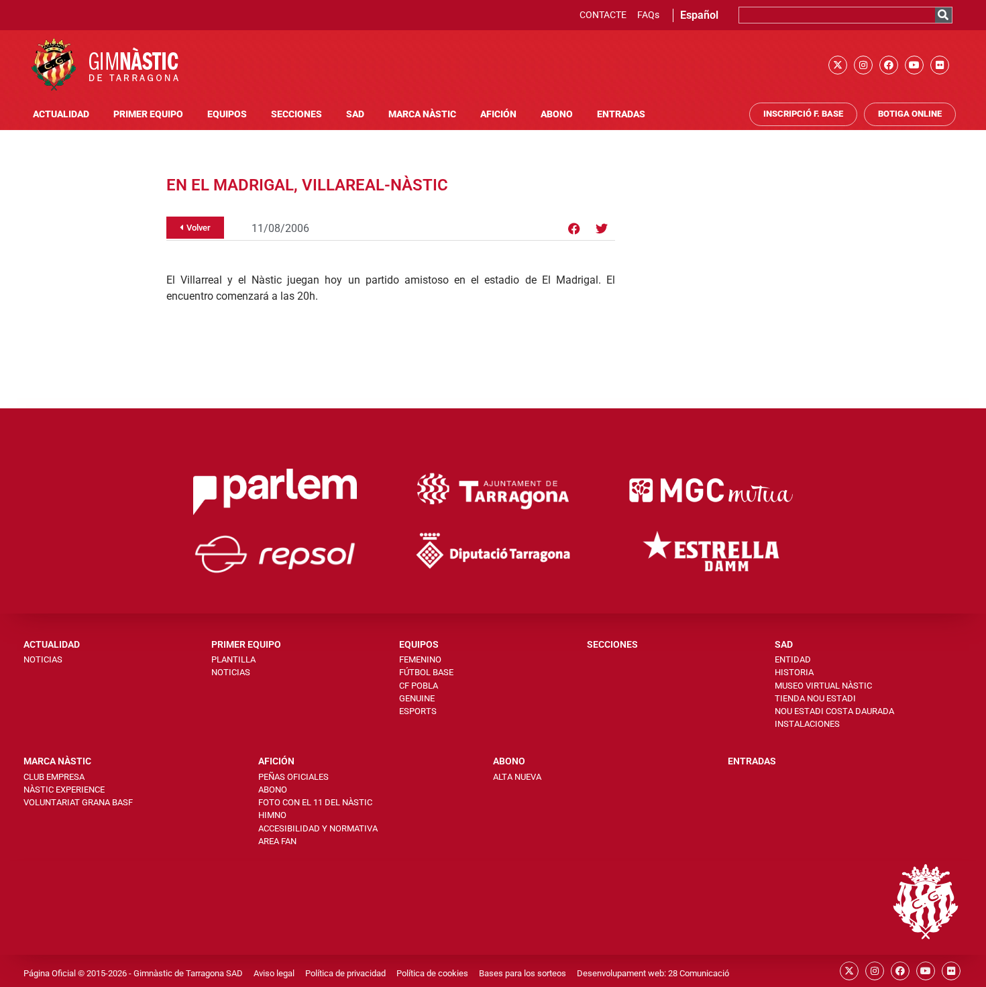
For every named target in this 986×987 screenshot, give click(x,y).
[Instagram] (863, 65)
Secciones (296, 114)
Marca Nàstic (422, 114)
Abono (557, 114)
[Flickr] (939, 65)
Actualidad (61, 114)
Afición (498, 114)
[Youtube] (914, 65)
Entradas (621, 114)
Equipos (227, 114)
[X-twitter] (837, 65)
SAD (355, 114)
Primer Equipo (148, 114)
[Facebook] (888, 65)
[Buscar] (943, 15)
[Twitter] (602, 229)
